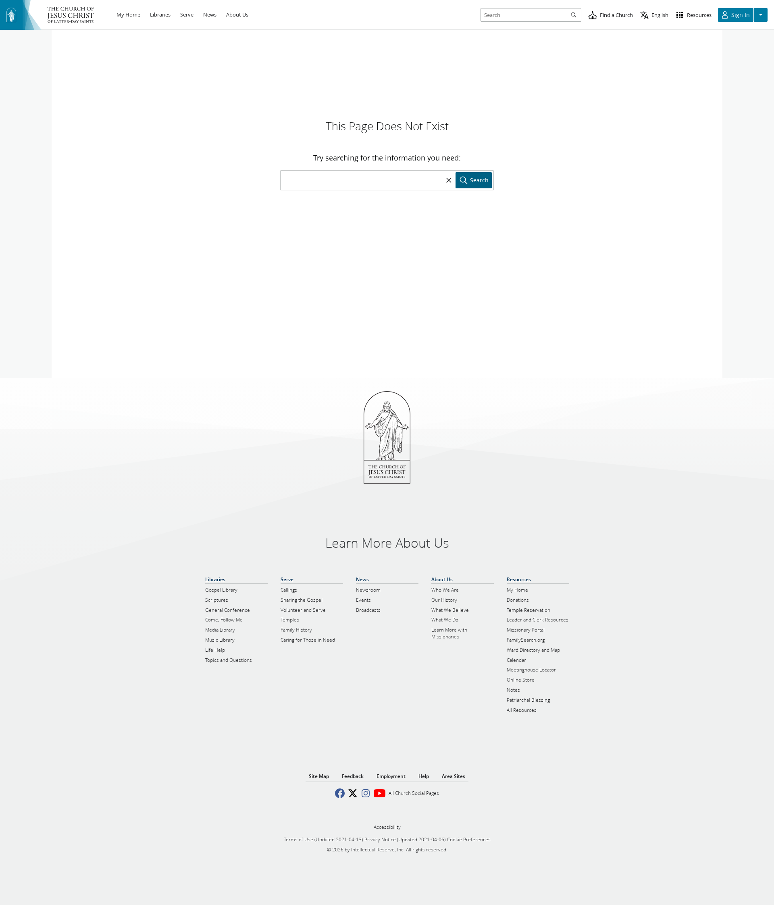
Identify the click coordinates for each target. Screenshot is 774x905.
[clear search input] (449, 180)
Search (479, 180)
